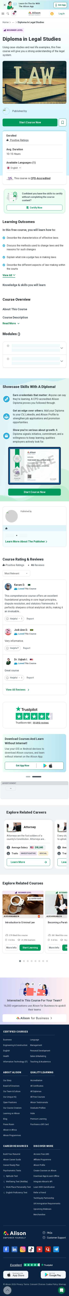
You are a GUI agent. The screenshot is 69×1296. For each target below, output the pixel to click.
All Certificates (36, 1086)
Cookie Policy (52, 1284)
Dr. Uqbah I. (21, 659)
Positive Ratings (19, 140)
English (6, 1051)
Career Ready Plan (11, 1165)
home (6, 22)
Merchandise (39, 1214)
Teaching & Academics (40, 1062)
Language (34, 1040)
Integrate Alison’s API (43, 1181)
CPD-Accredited (40, 178)
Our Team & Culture (11, 1091)
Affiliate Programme (42, 1159)
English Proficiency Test (16, 1192)
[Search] (6, 11)
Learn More (18, 862)
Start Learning (30, 947)
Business (7, 1040)
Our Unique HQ (9, 1097)
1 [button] (30, 779)
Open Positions (10, 1102)
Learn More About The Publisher (25, 541)
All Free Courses (37, 1097)
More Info (11, 947)
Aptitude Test (12, 1176)
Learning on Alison (11, 1113)
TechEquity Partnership (44, 1198)
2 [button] (40, 779)
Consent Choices (37, 1284)
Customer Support (56, 1237)
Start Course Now (30, 122)
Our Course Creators (12, 1108)
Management (36, 1045)
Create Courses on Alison (45, 1170)
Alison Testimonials (39, 1102)
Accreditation (36, 1080)
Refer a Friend (40, 1192)
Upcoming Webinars (42, 1209)
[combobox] (16, 573)
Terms (26, 1284)
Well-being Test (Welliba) (17, 1181)
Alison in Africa (10, 1130)
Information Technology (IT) (15, 1062)
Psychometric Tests (12, 1170)
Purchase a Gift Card (39, 1124)
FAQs (49, 1233)
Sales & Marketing (38, 1056)
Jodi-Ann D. (21, 629)
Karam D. (19, 584)
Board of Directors (11, 1086)
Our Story (7, 1080)
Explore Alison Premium (34, 765)
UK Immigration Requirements (47, 1203)
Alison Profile (39, 1165)
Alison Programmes (12, 1135)
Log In (62, 13)
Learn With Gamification (44, 1187)
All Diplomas (35, 1091)
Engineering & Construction (15, 1045)
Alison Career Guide (12, 1159)
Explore (3, 13)
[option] (34, 753)
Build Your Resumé (11, 1154)
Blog (5, 1119)
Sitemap (62, 1284)
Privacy (20, 1284)
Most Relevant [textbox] (12, 573)
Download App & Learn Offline (46, 1176)
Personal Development (40, 1051)
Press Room (8, 1124)
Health (6, 1056)
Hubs (32, 1113)
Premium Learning (38, 1119)
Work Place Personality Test (18, 1187)
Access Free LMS (41, 1154)
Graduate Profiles (38, 1108)
